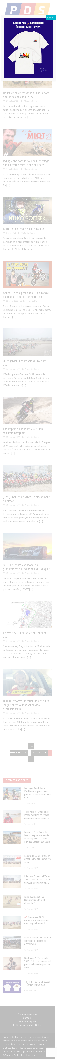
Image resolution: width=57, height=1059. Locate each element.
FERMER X (50, 17)
